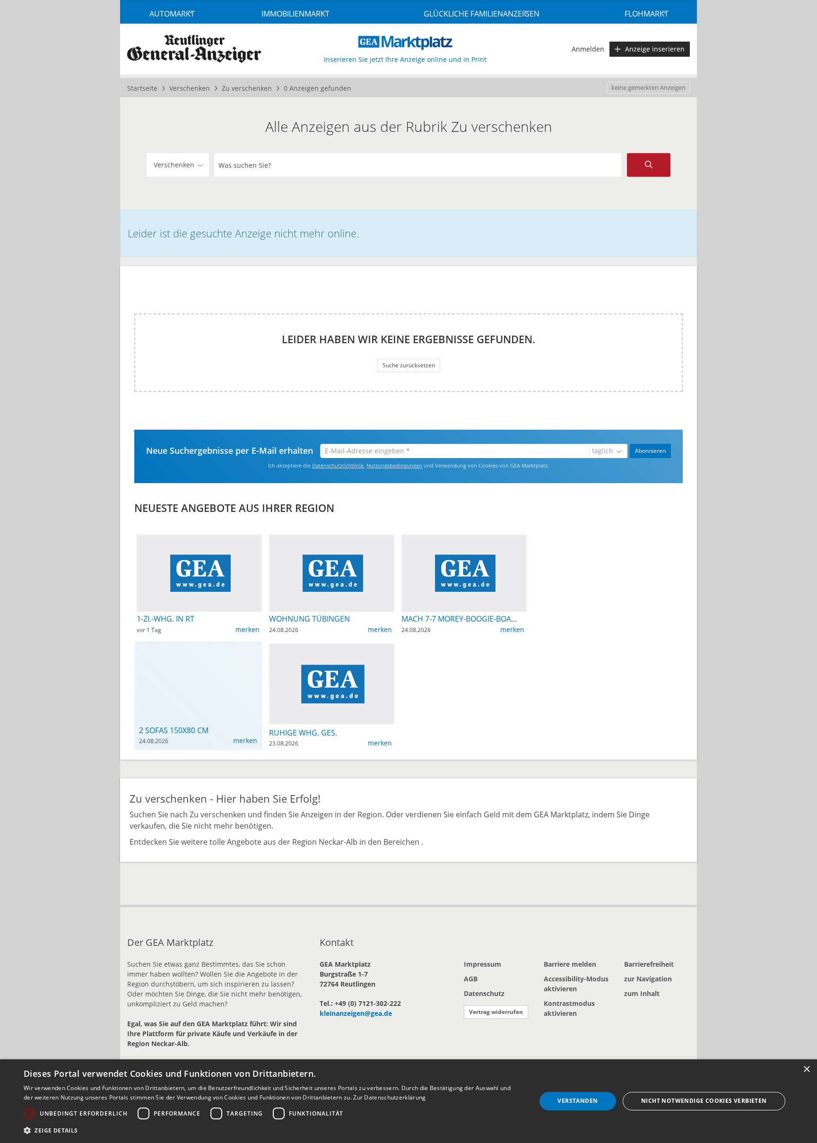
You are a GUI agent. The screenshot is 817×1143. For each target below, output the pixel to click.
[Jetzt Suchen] (648, 165)
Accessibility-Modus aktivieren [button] (576, 983)
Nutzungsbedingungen (394, 465)
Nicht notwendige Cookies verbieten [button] (704, 1101)
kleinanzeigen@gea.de (356, 1013)
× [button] (806, 1069)
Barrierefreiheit (649, 964)
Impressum (482, 964)
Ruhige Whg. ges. (303, 732)
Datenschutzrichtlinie (338, 465)
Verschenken (174, 164)
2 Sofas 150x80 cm (174, 730)
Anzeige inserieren (655, 48)
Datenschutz (484, 993)
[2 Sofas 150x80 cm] (198, 651)
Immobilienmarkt (295, 14)
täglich (602, 450)
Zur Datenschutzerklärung (389, 1097)
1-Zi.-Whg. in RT (165, 619)
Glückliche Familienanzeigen (481, 14)
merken (247, 629)
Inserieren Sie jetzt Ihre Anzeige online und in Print (405, 59)
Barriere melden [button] (570, 964)
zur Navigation (648, 978)
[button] (272, 1130)
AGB (471, 978)
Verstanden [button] (577, 1101)
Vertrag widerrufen (496, 1012)
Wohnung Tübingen (309, 619)
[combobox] (417, 165)
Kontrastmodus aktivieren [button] (569, 1008)
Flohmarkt (647, 14)
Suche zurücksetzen (408, 365)
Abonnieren (650, 451)
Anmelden (588, 48)
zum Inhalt (642, 993)
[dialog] (408, 1101)
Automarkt (172, 14)
